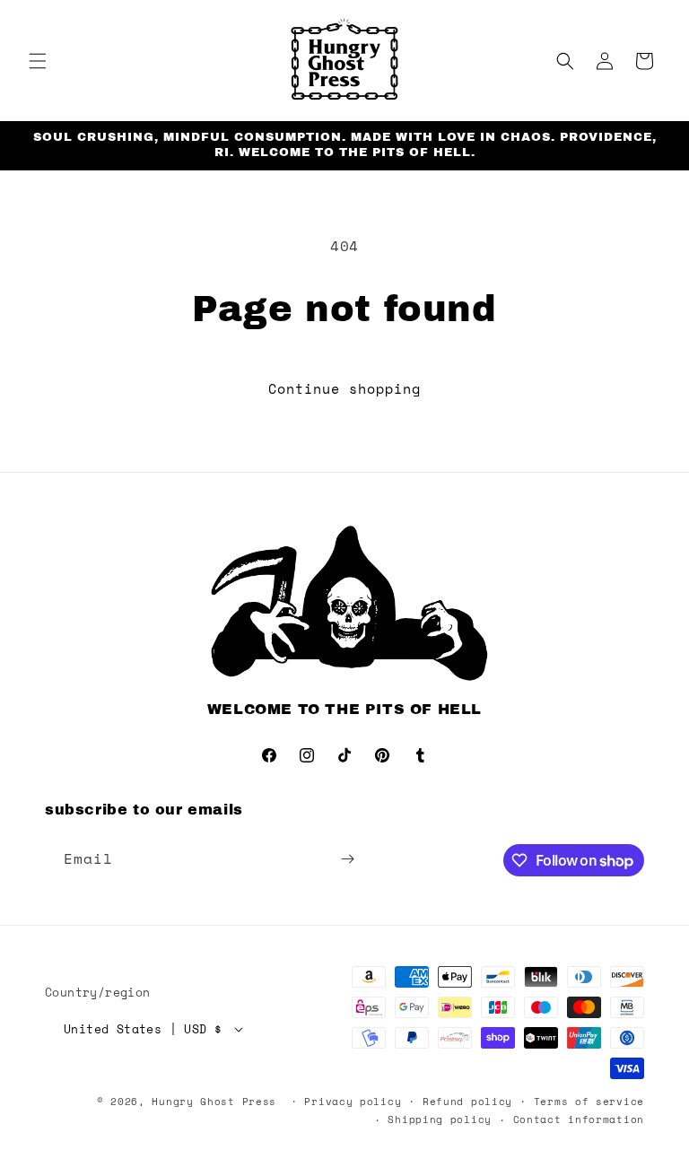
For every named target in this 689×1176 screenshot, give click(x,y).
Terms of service (589, 1101)
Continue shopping (344, 388)
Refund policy (467, 1101)
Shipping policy (440, 1119)
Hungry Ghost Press (214, 1101)
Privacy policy (352, 1101)
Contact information (578, 1119)
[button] (37, 61)
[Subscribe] (347, 859)
